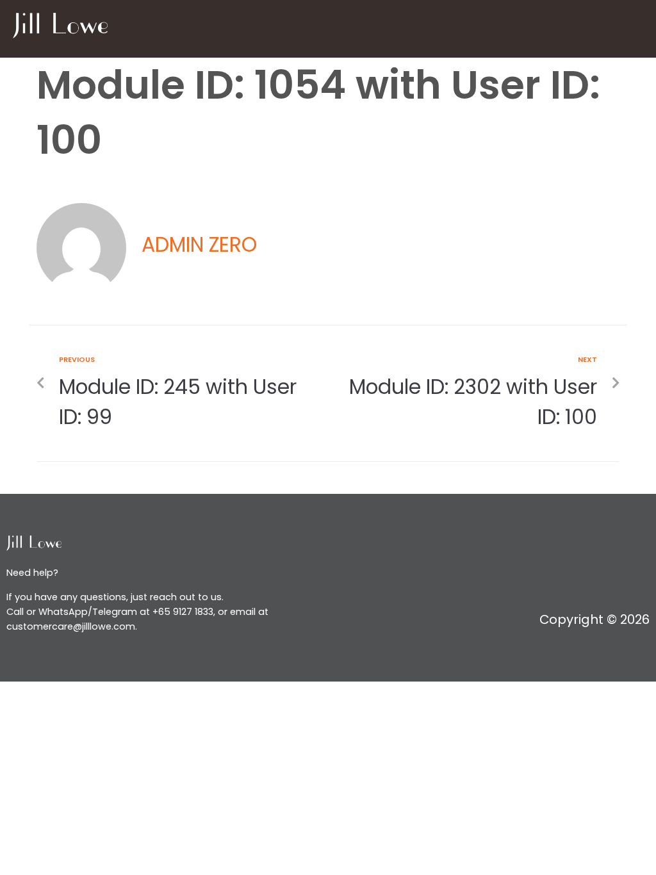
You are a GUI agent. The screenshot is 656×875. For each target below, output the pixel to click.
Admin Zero (199, 245)
